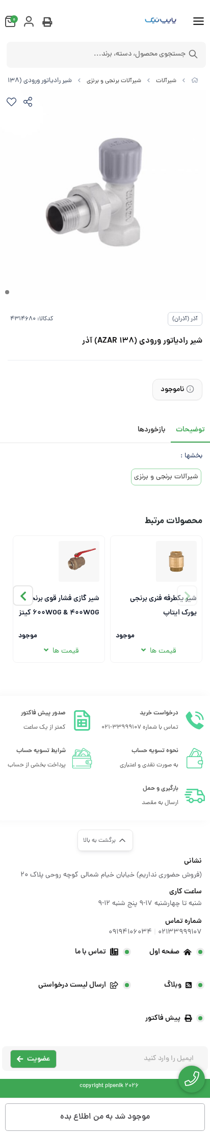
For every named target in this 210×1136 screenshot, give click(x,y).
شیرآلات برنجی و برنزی (114, 81)
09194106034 (130, 932)
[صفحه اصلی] (194, 81)
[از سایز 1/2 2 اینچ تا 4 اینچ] (79, 561)
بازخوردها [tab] (152, 429)
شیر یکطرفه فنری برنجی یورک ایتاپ (163, 605)
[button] (23, 595)
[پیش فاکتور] (47, 23)
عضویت (38, 1059)
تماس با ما (90, 952)
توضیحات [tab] (190, 429)
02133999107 (180, 932)
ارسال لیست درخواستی (72, 985)
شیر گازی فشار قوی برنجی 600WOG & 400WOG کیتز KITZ (59, 605)
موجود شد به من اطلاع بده (105, 1117)
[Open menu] (198, 22)
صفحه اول (164, 952)
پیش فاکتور (162, 1018)
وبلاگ (172, 985)
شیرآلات (166, 81)
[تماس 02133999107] (191, 1079)
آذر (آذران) (185, 319)
